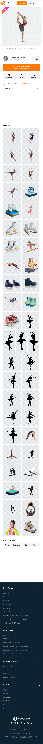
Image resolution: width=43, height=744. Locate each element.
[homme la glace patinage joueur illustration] (12, 375)
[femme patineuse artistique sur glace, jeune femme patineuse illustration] (12, 247)
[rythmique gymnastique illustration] (12, 302)
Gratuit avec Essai (21, 67)
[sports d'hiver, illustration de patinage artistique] (12, 192)
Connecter (32, 3)
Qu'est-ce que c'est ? (25, 84)
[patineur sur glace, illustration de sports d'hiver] (12, 173)
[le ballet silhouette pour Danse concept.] (12, 522)
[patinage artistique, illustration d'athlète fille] (12, 210)
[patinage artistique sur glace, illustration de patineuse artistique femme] (12, 228)
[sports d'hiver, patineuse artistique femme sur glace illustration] (12, 155)
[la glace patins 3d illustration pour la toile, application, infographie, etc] (12, 503)
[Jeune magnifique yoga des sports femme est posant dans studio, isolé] (12, 393)
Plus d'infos (8, 88)
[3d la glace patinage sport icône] (12, 265)
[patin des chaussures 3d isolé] (12, 430)
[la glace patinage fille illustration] (12, 467)
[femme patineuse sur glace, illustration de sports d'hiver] (12, 137)
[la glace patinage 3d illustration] (12, 283)
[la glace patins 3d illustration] (12, 320)
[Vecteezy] (3, 3)
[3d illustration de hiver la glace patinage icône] (12, 485)
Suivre (36, 59)
